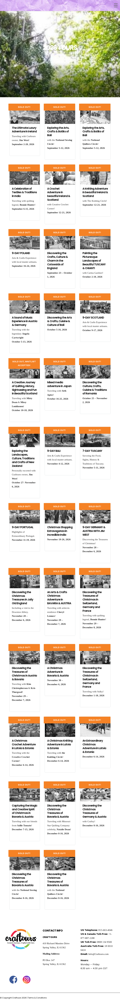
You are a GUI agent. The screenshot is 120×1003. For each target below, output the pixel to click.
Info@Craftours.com (98, 954)
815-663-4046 (105, 930)
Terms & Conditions (37, 997)
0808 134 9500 (104, 942)
